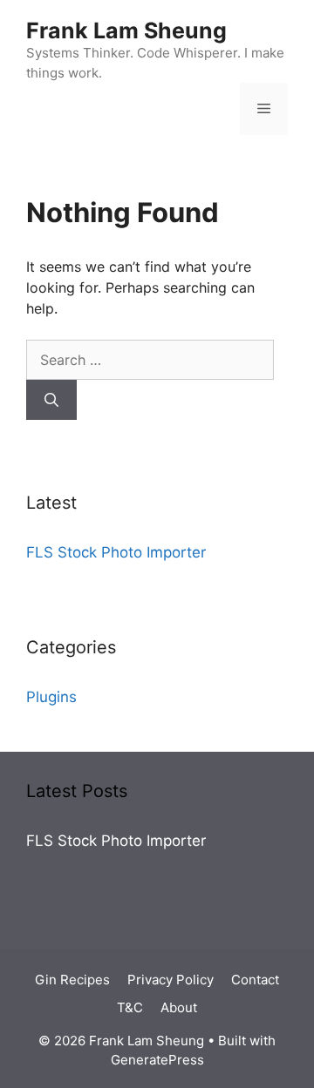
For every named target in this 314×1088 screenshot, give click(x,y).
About (178, 1007)
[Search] (51, 400)
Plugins (51, 697)
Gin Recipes (72, 979)
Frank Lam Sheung (126, 30)
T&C (130, 1007)
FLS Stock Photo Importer (116, 552)
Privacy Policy (170, 979)
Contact (255, 979)
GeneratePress (157, 1059)
